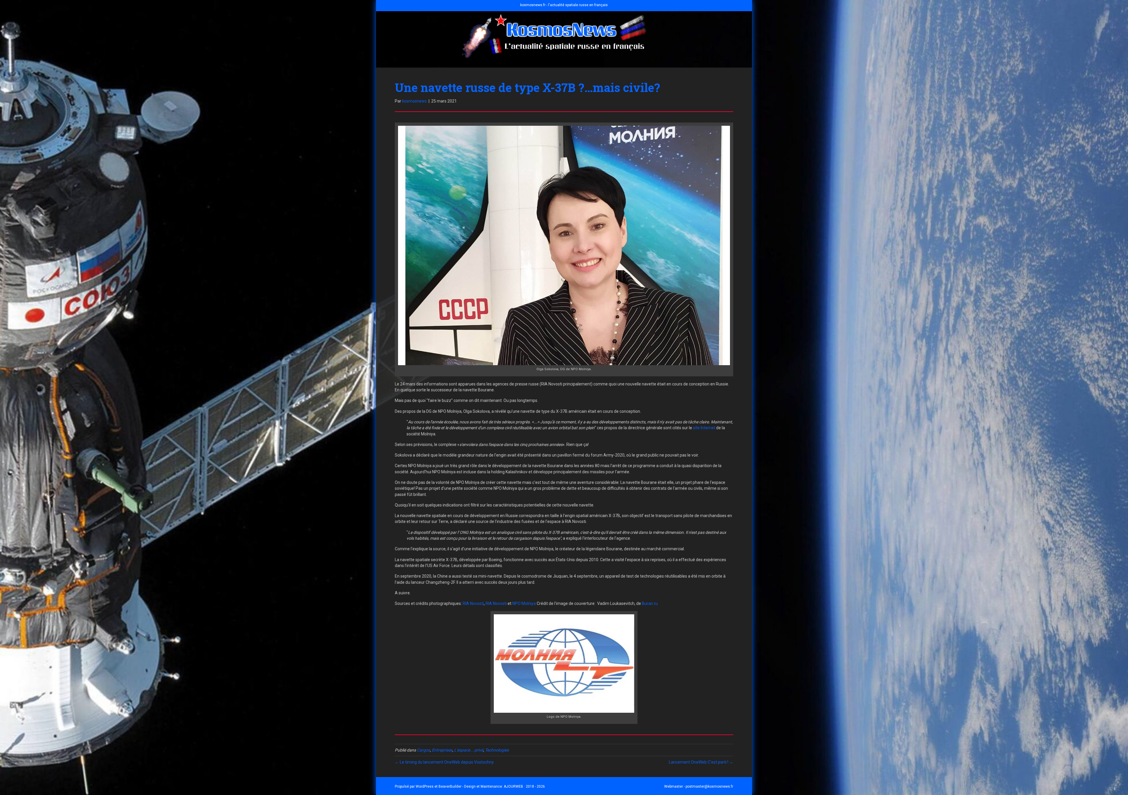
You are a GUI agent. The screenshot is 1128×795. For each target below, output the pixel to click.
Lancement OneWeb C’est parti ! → (701, 762)
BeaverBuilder (450, 786)
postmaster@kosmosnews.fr (709, 786)
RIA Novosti (473, 603)
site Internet (704, 427)
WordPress (425, 786)
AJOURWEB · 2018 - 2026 (524, 786)
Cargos (423, 750)
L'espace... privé (468, 750)
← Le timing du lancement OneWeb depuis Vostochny (444, 762)
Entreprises (442, 750)
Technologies (497, 750)
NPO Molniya (524, 603)
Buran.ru (650, 603)
